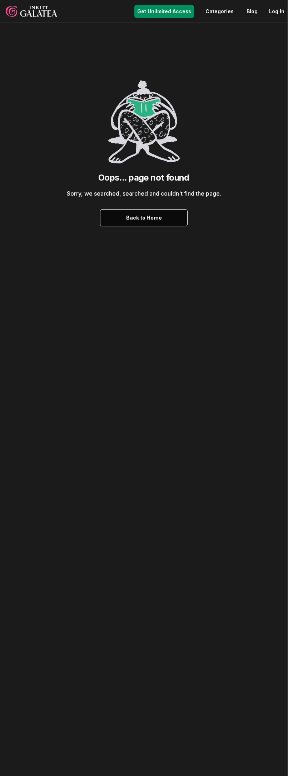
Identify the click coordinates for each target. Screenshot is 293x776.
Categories (219, 11)
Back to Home (144, 218)
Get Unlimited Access (164, 11)
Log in (276, 11)
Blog (252, 11)
